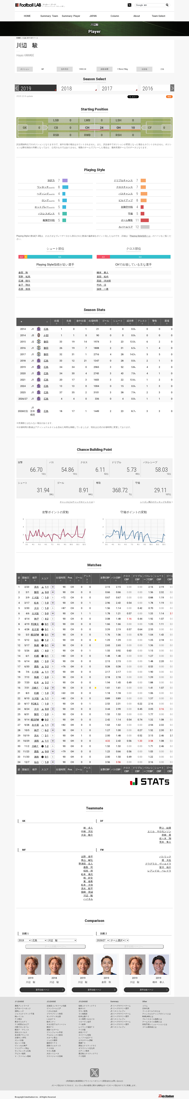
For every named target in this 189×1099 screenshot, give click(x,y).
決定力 (51, 180)
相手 (34, 577)
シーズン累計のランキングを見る (155, 502)
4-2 (46, 618)
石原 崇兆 (24, 289)
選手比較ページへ (133, 946)
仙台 (36, 640)
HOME (27, 16)
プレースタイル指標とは (152, 1019)
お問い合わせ (116, 1081)
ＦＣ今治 (50, 1048)
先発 (68, 320)
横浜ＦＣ (50, 1027)
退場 (166, 320)
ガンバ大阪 (19, 1040)
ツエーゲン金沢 (85, 1022)
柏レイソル (19, 1016)
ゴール (105, 320)
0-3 (46, 719)
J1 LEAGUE (19, 1001)
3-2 (46, 687)
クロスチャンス (124, 187)
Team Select (158, 16)
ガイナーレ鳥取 (85, 1035)
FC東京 (35, 624)
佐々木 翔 (165, 838)
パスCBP (115, 577)
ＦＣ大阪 (82, 1030)
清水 (36, 587)
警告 (154, 320)
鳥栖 (36, 645)
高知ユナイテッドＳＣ (87, 1046)
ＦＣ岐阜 (82, 1024)
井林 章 (166, 835)
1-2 (46, 640)
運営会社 (106, 1081)
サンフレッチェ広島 (23, 1051)
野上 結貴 (165, 827)
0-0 (47, 592)
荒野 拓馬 (24, 276)
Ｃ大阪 (35, 597)
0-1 (46, 624)
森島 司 (88, 867)
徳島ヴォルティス (54, 1046)
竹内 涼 (101, 285)
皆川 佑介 (165, 867)
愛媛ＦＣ (82, 1043)
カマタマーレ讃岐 (86, 1040)
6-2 (46, 730)
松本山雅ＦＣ (84, 1016)
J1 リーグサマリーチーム (120, 1006)
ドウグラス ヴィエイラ (158, 863)
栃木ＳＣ (82, 1008)
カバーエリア (126, 226)
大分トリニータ (53, 1054)
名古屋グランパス (22, 1035)
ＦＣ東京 (18, 1019)
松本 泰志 (87, 874)
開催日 (25, 577)
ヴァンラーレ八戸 (54, 1008)
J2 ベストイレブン (117, 1019)
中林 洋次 (87, 831)
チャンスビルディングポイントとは (76, 502)
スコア (44, 578)
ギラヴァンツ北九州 (86, 1048)
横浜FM (35, 634)
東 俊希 (88, 881)
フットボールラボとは (151, 1011)
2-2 (47, 666)
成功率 (130, 320)
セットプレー (45, 207)
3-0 (46, 613)
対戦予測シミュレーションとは (154, 1024)
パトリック (165, 856)
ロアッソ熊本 (84, 1051)
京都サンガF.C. (20, 1038)
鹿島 (36, 666)
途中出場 (81, 320)
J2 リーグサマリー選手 (119, 1016)
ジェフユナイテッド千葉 (24, 1014)
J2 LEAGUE (51, 1001)
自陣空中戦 (127, 207)
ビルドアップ (126, 200)
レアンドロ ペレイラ (159, 870)
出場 (56, 320)
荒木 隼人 (165, 842)
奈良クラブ (83, 1032)
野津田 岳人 (86, 863)
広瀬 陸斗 (24, 280)
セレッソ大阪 (20, 1043)
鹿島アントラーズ (22, 1006)
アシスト (142, 320)
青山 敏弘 (87, 860)
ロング (48, 200)
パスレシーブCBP (148, 577)
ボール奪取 (127, 220)
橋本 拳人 (103, 272)
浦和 (36, 650)
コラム (145, 1006)
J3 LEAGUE (83, 1001)
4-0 (46, 650)
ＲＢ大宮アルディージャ (56, 1024)
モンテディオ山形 (54, 1016)
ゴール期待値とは (149, 1027)
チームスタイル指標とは (152, 1022)
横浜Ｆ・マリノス (22, 1030)
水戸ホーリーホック (23, 1008)
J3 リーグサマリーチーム (120, 1022)
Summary (114, 1001)
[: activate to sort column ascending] (28, 322)
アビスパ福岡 (20, 1054)
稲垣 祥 (88, 870)
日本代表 (145, 1008)
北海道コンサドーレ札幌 (56, 1006)
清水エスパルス (21, 1032)
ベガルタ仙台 (52, 1011)
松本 (36, 602)
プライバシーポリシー (93, 1081)
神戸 (36, 618)
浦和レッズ (19, 1011)
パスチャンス (126, 193)
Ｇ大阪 (35, 613)
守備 (130, 213)
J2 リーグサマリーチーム (120, 1014)
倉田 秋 (23, 272)
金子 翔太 (24, 285)
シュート (118, 320)
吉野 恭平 (87, 856)
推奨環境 (79, 1081)
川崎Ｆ (35, 687)
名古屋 (35, 629)
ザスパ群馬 (83, 1011)
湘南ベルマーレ (53, 1030)
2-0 (46, 661)
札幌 (36, 656)
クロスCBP (126, 577)
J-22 (46, 335)
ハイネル (88, 899)
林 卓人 (88, 827)
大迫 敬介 (87, 835)
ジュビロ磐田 (52, 1040)
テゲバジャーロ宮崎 (55, 1056)
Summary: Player (71, 16)
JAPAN (93, 16)
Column (115, 16)
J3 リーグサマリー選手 (119, 1024)
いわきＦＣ (51, 1019)
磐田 (46, 341)
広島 (46, 329)
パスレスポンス (46, 213)
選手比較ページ (42, 990)
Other (144, 1001)
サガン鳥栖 (51, 1051)
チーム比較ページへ (55, 946)
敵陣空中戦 (49, 220)
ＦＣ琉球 (82, 1056)
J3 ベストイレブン (117, 1027)
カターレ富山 (52, 1038)
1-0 (46, 597)
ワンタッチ (46, 187)
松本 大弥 (87, 885)
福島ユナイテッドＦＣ (87, 1006)
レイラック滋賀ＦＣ (86, 1027)
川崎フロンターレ (22, 1027)
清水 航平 (87, 888)
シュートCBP (159, 577)
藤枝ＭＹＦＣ (52, 1043)
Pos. (70, 577)
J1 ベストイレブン (117, 1011)
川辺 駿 (88, 895)
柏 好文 (88, 877)
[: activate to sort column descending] (21, 322)
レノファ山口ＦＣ (86, 1038)
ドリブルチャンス (123, 180)
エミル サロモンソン (159, 831)
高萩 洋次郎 (104, 280)
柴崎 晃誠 (87, 892)
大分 (36, 608)
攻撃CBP (105, 577)
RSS (169, 97)
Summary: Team (49, 16)
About (136, 16)
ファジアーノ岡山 (22, 1048)
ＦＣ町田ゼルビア (22, 1024)
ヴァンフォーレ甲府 (55, 1032)
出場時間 (93, 320)
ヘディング (46, 193)
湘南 (36, 661)
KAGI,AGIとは (147, 1016)
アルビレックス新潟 (55, 1035)
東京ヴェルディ (21, 1022)
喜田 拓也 (103, 276)
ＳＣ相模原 (83, 1014)
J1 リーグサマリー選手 (119, 1008)
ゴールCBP (169, 577)
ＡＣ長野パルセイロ (86, 1019)
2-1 (46, 735)
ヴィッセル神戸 (21, 1046)
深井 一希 (103, 289)
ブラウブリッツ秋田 (55, 1014)
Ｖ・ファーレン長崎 (23, 1056)
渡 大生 (166, 860)
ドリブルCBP (137, 577)
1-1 (47, 587)
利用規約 (70, 1081)
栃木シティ (51, 1022)
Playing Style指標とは (140, 236)
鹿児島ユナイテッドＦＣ (88, 1054)
